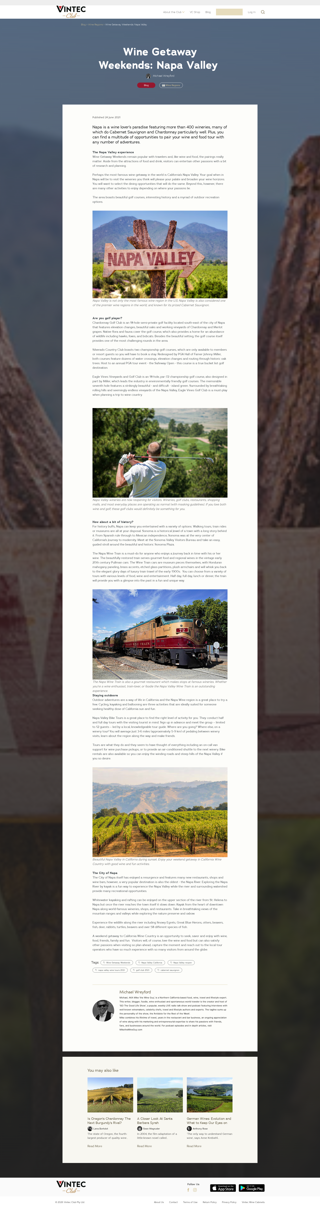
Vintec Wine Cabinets (253, 1202)
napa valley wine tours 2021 (111, 970)
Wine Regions (95, 24)
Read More (95, 1146)
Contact (173, 1202)
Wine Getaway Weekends (118, 962)
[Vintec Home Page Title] (71, 12)
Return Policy (210, 1202)
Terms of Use (190, 1202)
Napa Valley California (152, 962)
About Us (159, 1202)
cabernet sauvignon (170, 970)
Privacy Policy (229, 1202)
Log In (252, 12)
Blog (83, 24)
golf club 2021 (142, 970)
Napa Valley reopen (183, 962)
